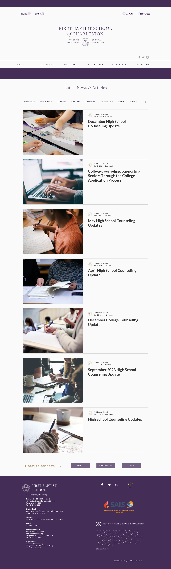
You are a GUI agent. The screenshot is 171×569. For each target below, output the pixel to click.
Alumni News (46, 101)
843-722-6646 (40, 503)
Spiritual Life (107, 101)
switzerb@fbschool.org (34, 544)
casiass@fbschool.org (34, 534)
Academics (90, 101)
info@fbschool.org (33, 525)
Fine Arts (75, 101)
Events (121, 101)
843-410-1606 (40, 513)
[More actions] (143, 115)
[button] (26, 63)
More (132, 101)
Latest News (29, 101)
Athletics (61, 101)
